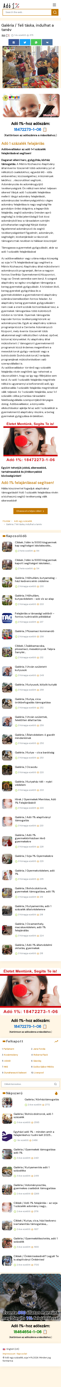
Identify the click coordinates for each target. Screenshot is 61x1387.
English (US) (12, 1349)
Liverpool (39, 1072)
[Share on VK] (47, 42)
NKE (6, 1066)
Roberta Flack (41, 1054)
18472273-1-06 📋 (30, 129)
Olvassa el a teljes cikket (29, 511)
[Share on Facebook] (13, 42)
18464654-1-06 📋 (30, 1331)
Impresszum (9, 1353)
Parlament (9, 1048)
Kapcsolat (22, 1353)
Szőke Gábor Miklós (43, 1066)
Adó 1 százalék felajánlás (22, 143)
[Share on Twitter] (25, 42)
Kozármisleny (11, 1054)
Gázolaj (37, 1060)
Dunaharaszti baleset (15, 1072)
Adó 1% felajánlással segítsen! (27, 482)
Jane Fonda (39, 1048)
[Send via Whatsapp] (36, 42)
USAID (7, 1060)
